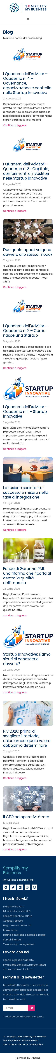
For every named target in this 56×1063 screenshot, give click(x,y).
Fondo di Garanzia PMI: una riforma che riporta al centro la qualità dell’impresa (27, 575)
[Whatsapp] (27, 887)
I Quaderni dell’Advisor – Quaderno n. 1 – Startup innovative (25, 411)
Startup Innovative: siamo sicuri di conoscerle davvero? (26, 659)
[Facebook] (6, 887)
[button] (28, 19)
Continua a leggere (14, 125)
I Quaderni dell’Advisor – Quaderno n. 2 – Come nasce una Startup (25, 330)
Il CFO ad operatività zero (26, 816)
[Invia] (31, 1008)
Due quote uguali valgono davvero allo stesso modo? (27, 252)
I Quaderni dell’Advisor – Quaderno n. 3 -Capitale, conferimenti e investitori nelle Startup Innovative (26, 171)
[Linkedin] (20, 887)
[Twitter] (13, 887)
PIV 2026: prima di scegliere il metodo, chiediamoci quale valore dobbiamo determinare (26, 738)
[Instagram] (34, 887)
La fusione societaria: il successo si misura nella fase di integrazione (25, 492)
